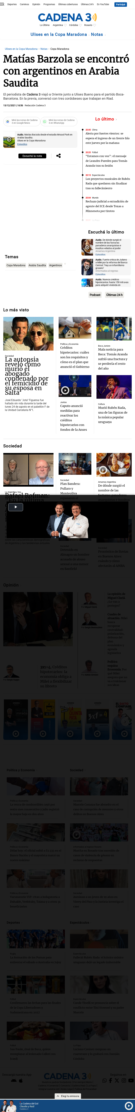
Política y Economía (69, 344)
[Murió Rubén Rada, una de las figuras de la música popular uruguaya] (114, 387)
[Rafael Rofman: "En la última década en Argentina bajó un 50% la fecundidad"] (28, 470)
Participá (120, 4)
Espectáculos (98, 175)
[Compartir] (58, 156)
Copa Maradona (16, 265)
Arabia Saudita (37, 265)
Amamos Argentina (107, 482)
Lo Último (45, 25)
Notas (97, 34)
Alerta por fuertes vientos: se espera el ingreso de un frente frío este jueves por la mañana (108, 138)
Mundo (95, 197)
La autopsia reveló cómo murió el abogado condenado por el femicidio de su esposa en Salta (26, 376)
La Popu (96, 220)
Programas (49, 4)
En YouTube (103, 4)
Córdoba (73, 25)
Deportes (12, 4)
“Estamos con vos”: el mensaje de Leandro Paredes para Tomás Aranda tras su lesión (106, 160)
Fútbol (95, 152)
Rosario (88, 25)
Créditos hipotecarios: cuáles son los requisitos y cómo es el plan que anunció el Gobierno (74, 357)
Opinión (36, 4)
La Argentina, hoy (13, 492)
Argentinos (55, 265)
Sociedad (9, 356)
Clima (94, 130)
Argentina (58, 25)
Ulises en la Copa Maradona (59, 34)
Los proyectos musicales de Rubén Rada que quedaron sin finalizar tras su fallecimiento (108, 183)
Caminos (24, 4)
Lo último (105, 119)
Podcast (95, 295)
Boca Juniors (104, 346)
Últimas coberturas (68, 4)
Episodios (22, 144)
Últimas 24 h (87, 4)
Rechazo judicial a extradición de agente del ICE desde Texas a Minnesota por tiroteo (107, 206)
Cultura (101, 404)
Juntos (63, 402)
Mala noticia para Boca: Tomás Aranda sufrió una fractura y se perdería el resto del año (113, 359)
